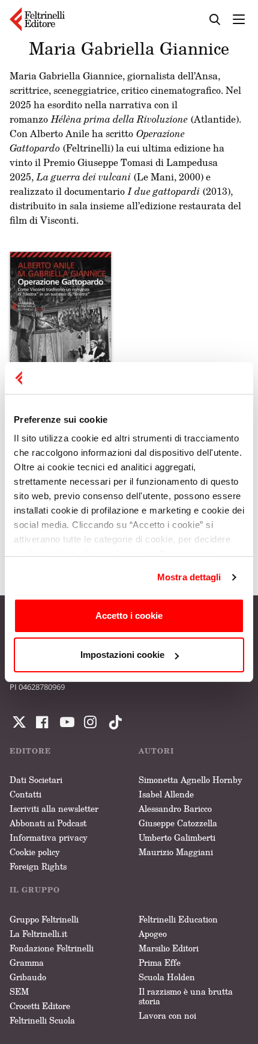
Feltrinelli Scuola (42, 1020)
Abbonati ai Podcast (48, 823)
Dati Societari (36, 779)
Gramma (27, 962)
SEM (19, 991)
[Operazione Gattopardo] (61, 328)
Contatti (25, 794)
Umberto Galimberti (177, 837)
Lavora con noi (167, 1015)
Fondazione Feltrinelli (52, 948)
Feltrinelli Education (178, 919)
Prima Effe (160, 962)
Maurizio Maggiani (176, 852)
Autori (156, 751)
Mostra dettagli (189, 577)
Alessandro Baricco (175, 808)
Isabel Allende (166, 794)
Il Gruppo (35, 889)
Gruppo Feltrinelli (44, 919)
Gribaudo (28, 977)
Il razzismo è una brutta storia (186, 996)
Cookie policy (35, 852)
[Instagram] (113, 722)
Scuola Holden (167, 977)
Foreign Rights (38, 866)
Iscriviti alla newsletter (54, 808)
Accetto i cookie (129, 615)
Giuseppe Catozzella (178, 823)
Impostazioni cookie (122, 654)
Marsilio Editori (169, 948)
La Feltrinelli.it (38, 933)
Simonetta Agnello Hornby (190, 779)
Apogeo (153, 933)
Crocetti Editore (40, 1005)
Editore (30, 751)
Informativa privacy (49, 837)
